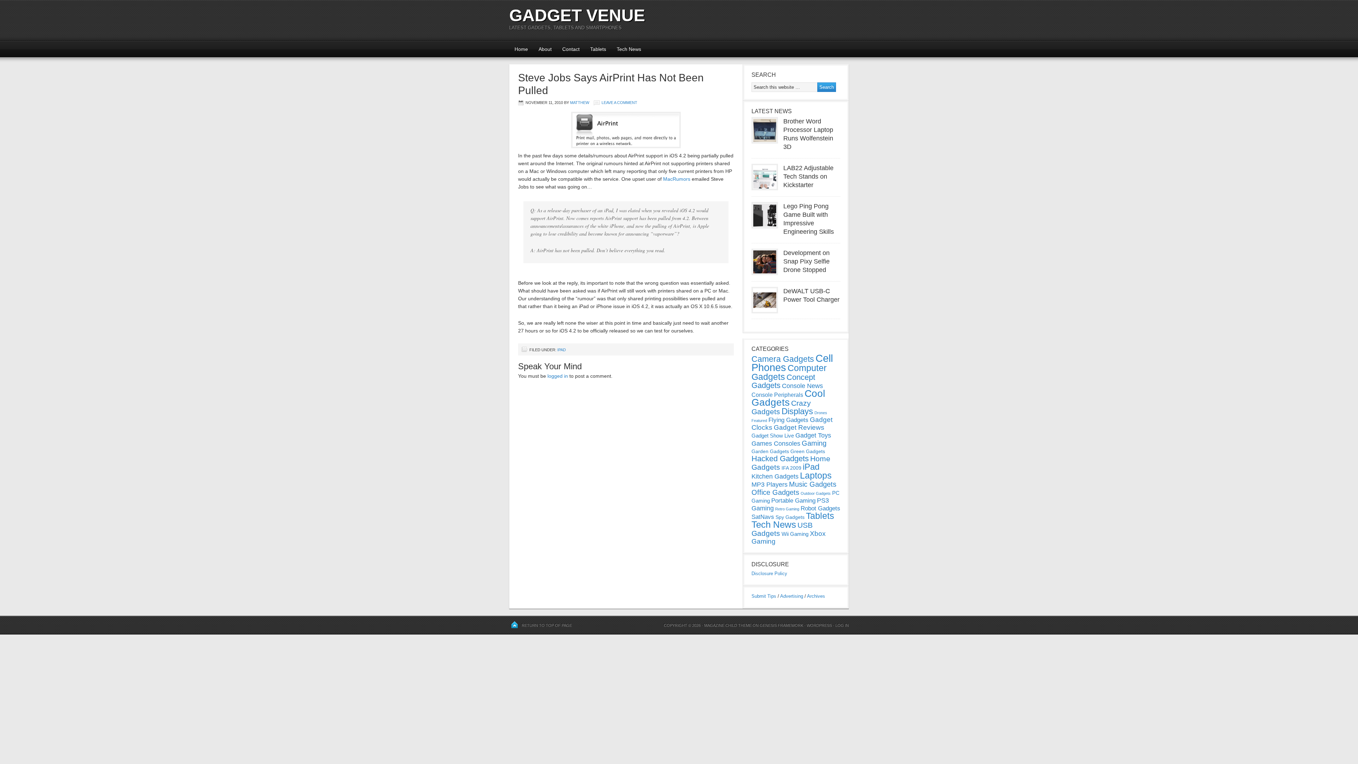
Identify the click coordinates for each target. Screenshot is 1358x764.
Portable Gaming (793, 500)
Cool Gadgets (788, 398)
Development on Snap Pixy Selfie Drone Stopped (806, 261)
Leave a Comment (619, 102)
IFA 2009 (791, 468)
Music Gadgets (812, 484)
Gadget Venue (577, 15)
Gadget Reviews (799, 427)
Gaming (814, 443)
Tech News (629, 49)
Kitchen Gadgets (775, 476)
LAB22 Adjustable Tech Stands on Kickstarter (808, 176)
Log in (842, 625)
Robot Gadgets (820, 508)
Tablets (598, 49)
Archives (816, 596)
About (545, 49)
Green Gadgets (807, 451)
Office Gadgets (775, 492)
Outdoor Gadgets (816, 493)
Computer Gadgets (788, 372)
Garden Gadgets (770, 451)
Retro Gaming (787, 509)
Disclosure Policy (769, 573)
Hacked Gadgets (780, 458)
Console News (802, 385)
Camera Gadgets (782, 359)
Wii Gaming (795, 534)
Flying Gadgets (788, 419)
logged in (557, 376)
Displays (797, 411)
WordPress (819, 625)
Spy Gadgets (790, 517)
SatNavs (762, 517)
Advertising (791, 596)
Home (521, 49)
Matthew (579, 102)
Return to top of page (547, 625)
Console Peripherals (777, 395)
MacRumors (676, 179)
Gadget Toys (813, 435)
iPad (561, 350)
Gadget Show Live (772, 436)
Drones (820, 413)
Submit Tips (763, 596)
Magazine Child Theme (727, 625)
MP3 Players (769, 484)
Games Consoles (775, 443)
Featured (759, 420)
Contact (571, 49)
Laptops (816, 475)
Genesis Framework (781, 625)
